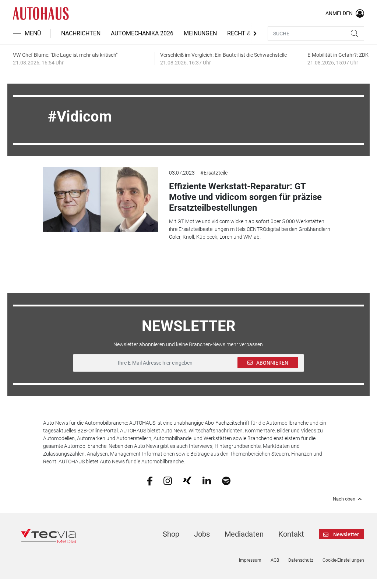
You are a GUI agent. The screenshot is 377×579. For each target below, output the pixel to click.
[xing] (187, 480)
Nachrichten (81, 33)
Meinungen (200, 33)
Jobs (202, 534)
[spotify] (226, 480)
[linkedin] (206, 480)
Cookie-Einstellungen (343, 560)
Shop (171, 534)
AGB (275, 560)
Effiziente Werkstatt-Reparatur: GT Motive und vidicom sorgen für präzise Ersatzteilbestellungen (245, 197)
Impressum (250, 560)
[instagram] (167, 480)
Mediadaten (244, 534)
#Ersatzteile (214, 173)
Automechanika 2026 (142, 33)
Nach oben (344, 499)
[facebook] (149, 480)
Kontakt (291, 534)
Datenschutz (300, 560)
